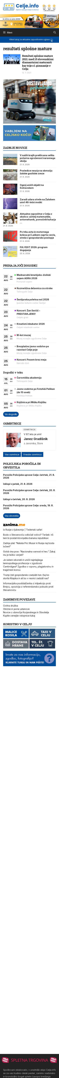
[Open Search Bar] (54, 33)
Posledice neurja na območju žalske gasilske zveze (36, 172)
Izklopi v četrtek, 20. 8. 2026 (19, 499)
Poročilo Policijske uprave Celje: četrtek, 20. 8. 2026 (29, 491)
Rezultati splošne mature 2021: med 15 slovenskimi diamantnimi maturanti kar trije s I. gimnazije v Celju (37, 62)
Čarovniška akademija (29, 377)
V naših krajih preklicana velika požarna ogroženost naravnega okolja (37, 158)
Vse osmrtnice (12, 454)
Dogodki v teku (13, 372)
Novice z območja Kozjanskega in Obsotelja (26, 612)
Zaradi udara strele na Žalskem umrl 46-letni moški (37, 201)
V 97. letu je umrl (32, 434)
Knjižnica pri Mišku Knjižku (31, 402)
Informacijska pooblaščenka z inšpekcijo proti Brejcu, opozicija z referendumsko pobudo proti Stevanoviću (28, 586)
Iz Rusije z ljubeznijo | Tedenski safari (22, 529)
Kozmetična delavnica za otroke (35, 288)
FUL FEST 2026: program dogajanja (34, 248)
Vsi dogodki (11, 414)
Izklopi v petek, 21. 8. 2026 (17, 484)
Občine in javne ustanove (16, 609)
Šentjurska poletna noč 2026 (33, 299)
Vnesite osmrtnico (32, 454)
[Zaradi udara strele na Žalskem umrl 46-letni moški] (10, 203)
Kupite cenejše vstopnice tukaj (19, 615)
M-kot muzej (24, 335)
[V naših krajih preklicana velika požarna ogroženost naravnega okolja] (10, 159)
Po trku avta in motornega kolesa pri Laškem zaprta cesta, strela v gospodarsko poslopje (38, 235)
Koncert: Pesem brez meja (31, 359)
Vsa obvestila (12, 515)
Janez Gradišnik (36, 439)
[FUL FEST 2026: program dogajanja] (10, 251)
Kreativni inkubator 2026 (31, 323)
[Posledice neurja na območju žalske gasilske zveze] (10, 174)
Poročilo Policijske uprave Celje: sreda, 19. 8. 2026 (28, 507)
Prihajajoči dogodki (20, 265)
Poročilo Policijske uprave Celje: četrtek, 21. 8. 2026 (29, 476)
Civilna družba (10, 605)
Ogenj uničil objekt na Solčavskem (32, 186)
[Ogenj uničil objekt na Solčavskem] (10, 189)
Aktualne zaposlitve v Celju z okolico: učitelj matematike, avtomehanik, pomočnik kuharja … (38, 218)
